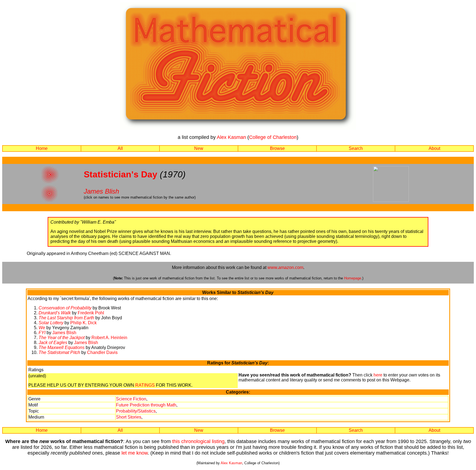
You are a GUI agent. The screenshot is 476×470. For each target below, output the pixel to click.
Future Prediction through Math (146, 405)
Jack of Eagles (53, 342)
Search (356, 148)
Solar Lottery (51, 322)
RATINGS (145, 385)
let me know (134, 453)
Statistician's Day (120, 174)
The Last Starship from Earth (66, 317)
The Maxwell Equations (62, 347)
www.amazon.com (285, 267)
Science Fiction (131, 399)
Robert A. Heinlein (109, 337)
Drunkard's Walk (55, 312)
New (198, 148)
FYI (42, 332)
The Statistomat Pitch (59, 352)
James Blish (101, 191)
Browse (277, 148)
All (120, 148)
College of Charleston (273, 137)
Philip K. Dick (83, 322)
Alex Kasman (231, 137)
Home (42, 148)
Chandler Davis (102, 352)
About (434, 148)
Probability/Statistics (136, 411)
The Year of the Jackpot (62, 337)
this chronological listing (198, 441)
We (42, 327)
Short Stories (128, 417)
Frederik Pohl (91, 312)
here (378, 375)
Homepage (352, 278)
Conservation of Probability (65, 308)
